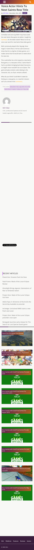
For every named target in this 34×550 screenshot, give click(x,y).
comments (19, 81)
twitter (14, 89)
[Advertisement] (17, 227)
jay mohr (22, 86)
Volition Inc (19, 89)
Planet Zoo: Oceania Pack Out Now (14, 277)
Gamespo (4, 40)
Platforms (8, 541)
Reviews (22, 541)
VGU (2, 541)
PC (26, 86)
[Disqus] (16, 145)
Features (15, 541)
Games (29, 541)
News (24, 13)
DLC (18, 86)
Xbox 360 (26, 89)
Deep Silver (13, 86)
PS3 (29, 86)
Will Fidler (6, 13)
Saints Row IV (8, 89)
